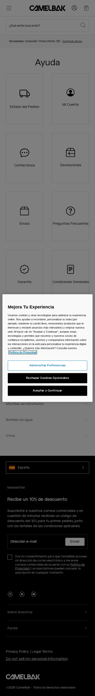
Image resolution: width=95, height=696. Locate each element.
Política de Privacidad (23, 352)
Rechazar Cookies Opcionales (47, 378)
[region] (47, 348)
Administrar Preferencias (47, 365)
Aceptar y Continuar (47, 390)
